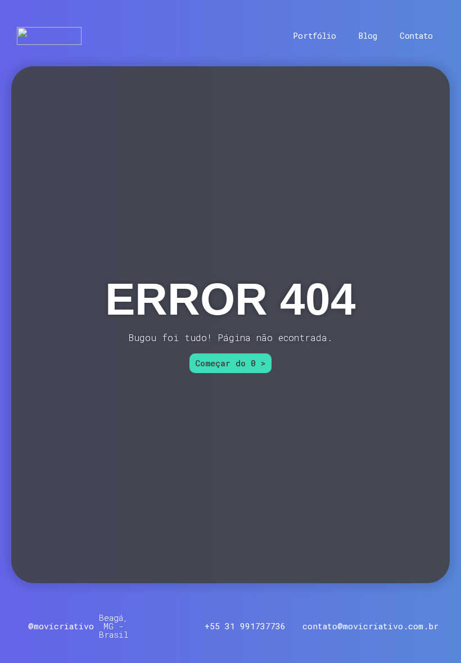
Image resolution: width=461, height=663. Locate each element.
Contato (416, 35)
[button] (113, 626)
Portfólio (314, 35)
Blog (368, 35)
